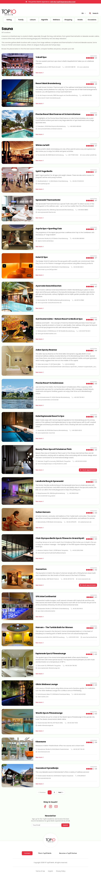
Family (21, 20)
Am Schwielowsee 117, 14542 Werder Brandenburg (54, 397)
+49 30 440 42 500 (80, 694)
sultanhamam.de (85, 522)
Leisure (33, 20)
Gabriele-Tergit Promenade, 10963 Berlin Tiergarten (54, 461)
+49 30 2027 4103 (72, 723)
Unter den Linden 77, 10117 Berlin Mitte (49, 364)
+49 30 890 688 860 (78, 238)
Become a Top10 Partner (68, 853)
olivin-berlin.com (43, 697)
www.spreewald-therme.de (47, 212)
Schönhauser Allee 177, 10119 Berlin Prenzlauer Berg (54, 694)
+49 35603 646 (73, 493)
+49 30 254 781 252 (71, 666)
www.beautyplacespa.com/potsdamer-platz (52, 464)
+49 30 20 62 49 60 (81, 461)
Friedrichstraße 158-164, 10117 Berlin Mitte (50, 723)
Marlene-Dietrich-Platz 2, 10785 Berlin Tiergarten (53, 550)
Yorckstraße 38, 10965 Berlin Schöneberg (51, 155)
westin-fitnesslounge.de (45, 725)
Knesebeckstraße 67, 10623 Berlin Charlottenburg (53, 267)
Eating (9, 20)
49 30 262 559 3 (78, 608)
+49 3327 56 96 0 (79, 397)
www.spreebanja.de (44, 778)
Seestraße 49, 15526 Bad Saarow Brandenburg (53, 430)
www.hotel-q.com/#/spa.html (47, 269)
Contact (27, 853)
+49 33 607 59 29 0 (84, 331)
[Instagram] (50, 806)
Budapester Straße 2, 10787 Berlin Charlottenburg (53, 608)
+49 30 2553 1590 (77, 550)
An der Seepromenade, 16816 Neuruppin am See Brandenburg (58, 95)
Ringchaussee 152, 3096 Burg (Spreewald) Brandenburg (55, 210)
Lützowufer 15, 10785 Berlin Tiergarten (49, 666)
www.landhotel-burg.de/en (46, 496)
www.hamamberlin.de (90, 637)
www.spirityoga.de (44, 184)
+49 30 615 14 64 (73, 637)
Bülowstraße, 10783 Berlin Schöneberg (50, 522)
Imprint (50, 871)
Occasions (92, 20)
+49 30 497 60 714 (68, 579)
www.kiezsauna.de (44, 752)
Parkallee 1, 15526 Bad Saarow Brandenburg (52, 126)
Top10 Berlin (50, 863)
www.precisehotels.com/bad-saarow (50, 129)
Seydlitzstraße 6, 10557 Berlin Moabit (49, 67)
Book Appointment (89, 470)
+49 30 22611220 (69, 364)
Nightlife (44, 20)
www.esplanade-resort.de (46, 433)
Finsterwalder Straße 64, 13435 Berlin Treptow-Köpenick (55, 776)
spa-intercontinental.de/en (46, 611)
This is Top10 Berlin (44, 853)
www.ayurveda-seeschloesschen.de (50, 303)
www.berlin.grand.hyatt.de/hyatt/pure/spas (52, 553)
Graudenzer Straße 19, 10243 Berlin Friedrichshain (53, 749)
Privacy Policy (60, 871)
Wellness (56, 20)
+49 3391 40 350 (86, 95)
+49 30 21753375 (71, 522)
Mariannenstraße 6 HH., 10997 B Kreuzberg (51, 637)
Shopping (68, 20)
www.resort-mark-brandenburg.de (49, 98)
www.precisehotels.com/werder (48, 400)
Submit (65, 825)
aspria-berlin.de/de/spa (46, 241)
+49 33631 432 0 (77, 430)
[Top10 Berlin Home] (50, 840)
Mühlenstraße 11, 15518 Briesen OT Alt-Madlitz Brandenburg (56, 331)
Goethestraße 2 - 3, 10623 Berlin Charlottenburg (53, 181)
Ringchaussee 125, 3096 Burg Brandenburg (51, 493)
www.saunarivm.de (84, 579)
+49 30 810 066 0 (78, 267)
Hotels (80, 20)
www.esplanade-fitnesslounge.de (49, 668)
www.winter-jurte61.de (89, 155)
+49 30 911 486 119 (69, 67)
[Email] (56, 806)
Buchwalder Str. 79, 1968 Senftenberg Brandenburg (54, 300)
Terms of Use (40, 871)
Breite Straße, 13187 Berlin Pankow (48, 579)
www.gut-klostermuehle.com (47, 333)
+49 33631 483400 (75, 126)
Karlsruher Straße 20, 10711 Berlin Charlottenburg (53, 238)
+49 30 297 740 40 (78, 749)
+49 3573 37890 (79, 300)
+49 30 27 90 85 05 (78, 181)
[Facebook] (45, 806)
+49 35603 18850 (82, 210)
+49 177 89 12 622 (73, 155)
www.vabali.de (84, 67)
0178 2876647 (81, 776)
